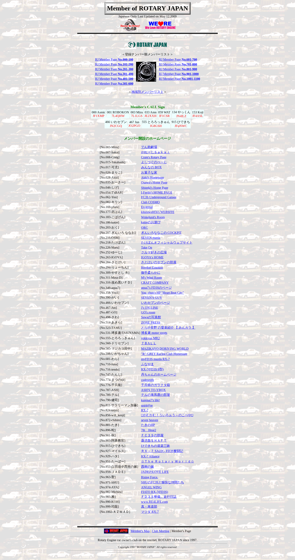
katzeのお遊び (151, 222)
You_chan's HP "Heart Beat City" (162, 292)
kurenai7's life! (150, 400)
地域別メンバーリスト (147, 92)
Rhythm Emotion (152, 267)
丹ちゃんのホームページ (158, 374)
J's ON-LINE (149, 307)
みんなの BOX (151, 167)
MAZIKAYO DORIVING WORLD (165, 348)
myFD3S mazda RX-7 (155, 359)
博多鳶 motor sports (154, 332)
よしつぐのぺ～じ (154, 162)
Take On (146, 247)
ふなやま (147, 364)
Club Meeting (160, 531)
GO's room (148, 312)
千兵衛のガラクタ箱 (155, 385)
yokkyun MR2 (150, 338)
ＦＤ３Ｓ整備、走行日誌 (158, 496)
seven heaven (149, 420)
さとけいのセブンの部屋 (158, 262)
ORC (144, 227)
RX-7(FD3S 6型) (152, 369)
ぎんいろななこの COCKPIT (161, 232)
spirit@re (147, 405)
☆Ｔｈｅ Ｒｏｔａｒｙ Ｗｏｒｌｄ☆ (167, 461)
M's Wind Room (151, 277)
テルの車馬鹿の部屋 (155, 394)
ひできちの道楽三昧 (155, 445)
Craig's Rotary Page (153, 157)
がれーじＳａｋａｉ (155, 152)
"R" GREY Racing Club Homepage (164, 354)
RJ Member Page (114, 59)
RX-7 (144, 410)
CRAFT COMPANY (155, 282)
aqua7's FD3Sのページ (156, 287)
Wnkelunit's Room (153, 217)
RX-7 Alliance (150, 456)
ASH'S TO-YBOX (153, 390)
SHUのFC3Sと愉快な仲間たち (162, 482)
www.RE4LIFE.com (154, 501)
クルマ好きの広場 (154, 252)
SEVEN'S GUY (151, 297)
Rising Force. (149, 477)
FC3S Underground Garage (158, 197)
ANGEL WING (151, 487)
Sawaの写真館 (151, 317)
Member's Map (140, 531)
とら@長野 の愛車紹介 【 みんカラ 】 (168, 327)
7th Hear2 (148, 430)
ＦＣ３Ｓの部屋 (152, 435)
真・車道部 (149, 506)
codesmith (147, 380)
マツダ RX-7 (150, 511)
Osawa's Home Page (154, 182)
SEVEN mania (150, 237)
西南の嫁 (147, 466)
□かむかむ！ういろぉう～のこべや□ (167, 415)
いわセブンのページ (155, 302)
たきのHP (148, 425)
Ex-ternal (147, 207)
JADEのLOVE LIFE (155, 472)
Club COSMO (150, 202)
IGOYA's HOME (152, 257)
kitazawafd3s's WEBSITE (157, 212)
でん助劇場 (149, 147)
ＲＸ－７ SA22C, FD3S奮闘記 (162, 451)
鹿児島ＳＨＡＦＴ (154, 440)
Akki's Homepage (152, 177)
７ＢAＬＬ (148, 343)
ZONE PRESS (150, 322)
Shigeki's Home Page (154, 187)
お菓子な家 (149, 172)
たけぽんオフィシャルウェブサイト (166, 242)
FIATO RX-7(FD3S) (154, 492)
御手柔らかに (150, 272)
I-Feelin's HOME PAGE (156, 192)
